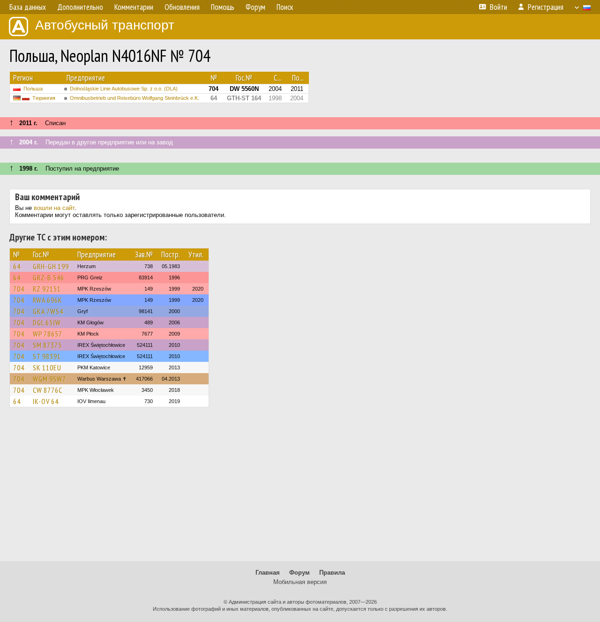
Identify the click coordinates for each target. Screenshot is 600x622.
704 (18, 288)
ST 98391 (47, 356)
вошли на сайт (54, 207)
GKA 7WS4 (48, 311)
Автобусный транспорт (104, 25)
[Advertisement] (300, 488)
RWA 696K (47, 300)
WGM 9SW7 (49, 378)
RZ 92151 (47, 288)
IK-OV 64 (46, 401)
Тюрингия (43, 98)
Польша (33, 88)
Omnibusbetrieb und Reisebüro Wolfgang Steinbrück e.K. (134, 98)
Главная (267, 572)
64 (17, 266)
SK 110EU (47, 367)
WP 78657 (47, 333)
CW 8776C (47, 390)
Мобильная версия (300, 581)
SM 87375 (47, 345)
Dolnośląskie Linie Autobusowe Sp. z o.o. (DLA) (124, 88)
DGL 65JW (47, 322)
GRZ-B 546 (48, 277)
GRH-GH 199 (51, 266)
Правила (332, 572)
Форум (299, 572)
